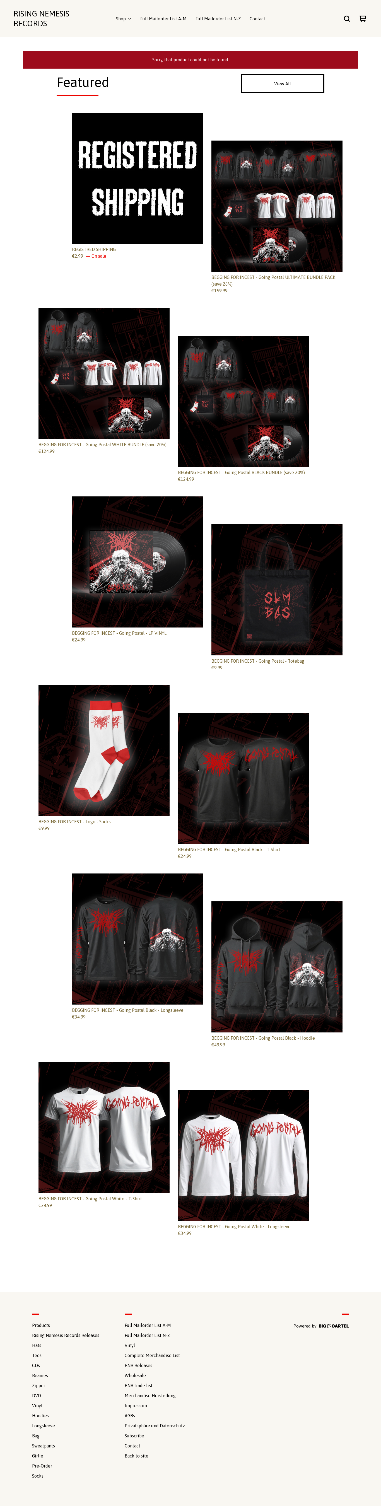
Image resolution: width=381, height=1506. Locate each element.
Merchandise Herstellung (150, 1395)
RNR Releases (138, 1365)
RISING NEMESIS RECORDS (41, 18)
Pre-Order (42, 1465)
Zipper (38, 1385)
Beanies (40, 1375)
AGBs (130, 1415)
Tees (37, 1355)
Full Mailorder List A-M (163, 18)
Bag (36, 1435)
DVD (36, 1395)
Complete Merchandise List (152, 1355)
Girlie (37, 1455)
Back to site (136, 1455)
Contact (257, 18)
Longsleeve (43, 1425)
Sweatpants (43, 1445)
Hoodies (40, 1415)
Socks (38, 1475)
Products (41, 1325)
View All (282, 83)
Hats (36, 1345)
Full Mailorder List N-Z (218, 18)
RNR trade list (139, 1385)
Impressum (136, 1405)
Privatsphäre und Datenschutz (155, 1425)
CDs (36, 1365)
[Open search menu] (347, 19)
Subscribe (134, 1435)
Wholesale (135, 1375)
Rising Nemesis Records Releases (65, 1335)
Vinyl (37, 1405)
